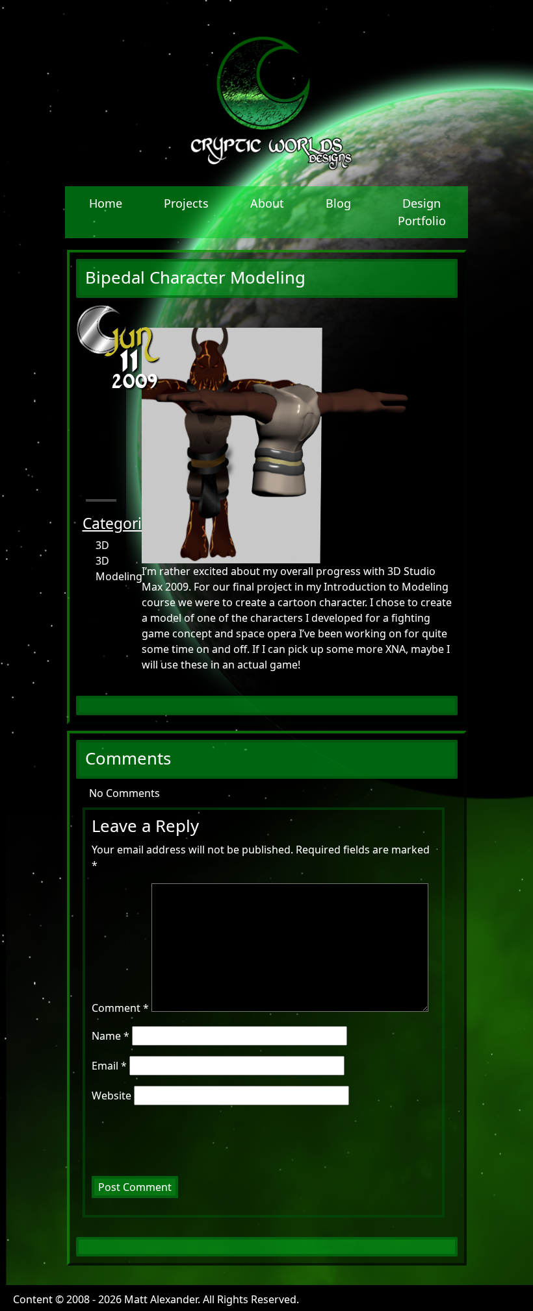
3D (102, 545)
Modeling (112, 576)
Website (111, 1095)
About (267, 203)
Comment (120, 1008)
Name (110, 1036)
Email (109, 1066)
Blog (338, 203)
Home (105, 203)
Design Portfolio (422, 211)
